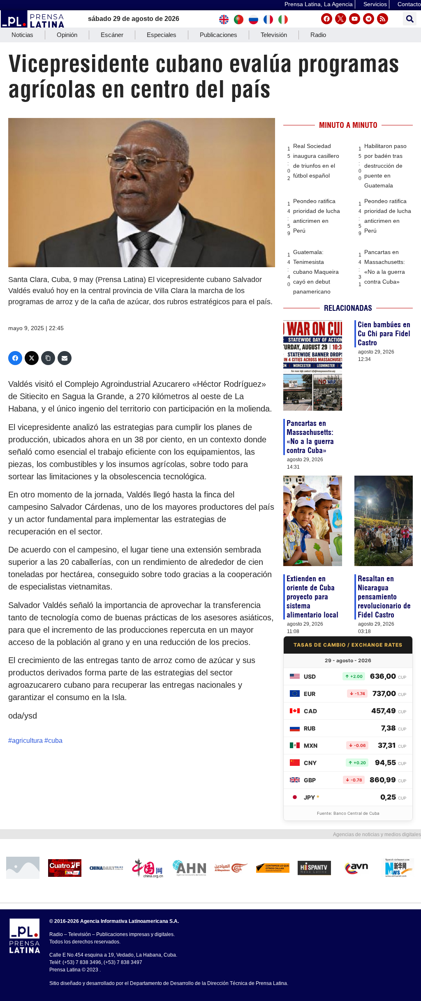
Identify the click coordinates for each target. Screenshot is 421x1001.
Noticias (22, 34)
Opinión (67, 34)
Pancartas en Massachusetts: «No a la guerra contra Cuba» (310, 436)
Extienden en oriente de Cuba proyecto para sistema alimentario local (312, 597)
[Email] (65, 358)
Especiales (161, 34)
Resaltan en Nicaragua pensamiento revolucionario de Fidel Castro (384, 597)
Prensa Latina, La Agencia (319, 4)
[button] (409, 18)
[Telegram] (368, 18)
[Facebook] (326, 18)
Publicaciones (218, 34)
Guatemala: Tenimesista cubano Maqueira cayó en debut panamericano (316, 272)
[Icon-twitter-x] (340, 18)
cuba (55, 740)
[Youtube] (354, 18)
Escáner (112, 34)
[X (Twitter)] (32, 358)
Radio (318, 34)
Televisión (274, 34)
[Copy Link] (48, 358)
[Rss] (382, 18)
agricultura (27, 740)
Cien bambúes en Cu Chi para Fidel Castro (384, 333)
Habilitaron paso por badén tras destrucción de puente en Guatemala (385, 166)
